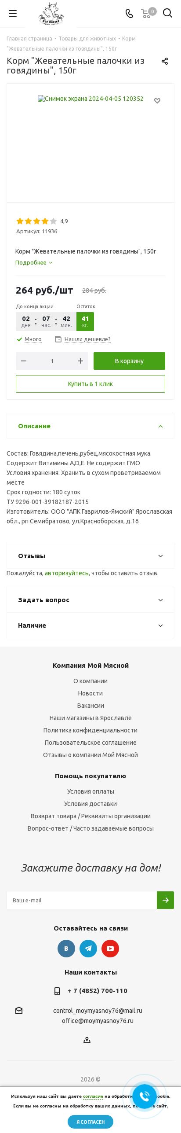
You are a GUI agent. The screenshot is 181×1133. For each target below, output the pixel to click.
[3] (37, 221)
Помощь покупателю (90, 776)
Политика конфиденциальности (90, 730)
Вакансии (90, 705)
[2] (29, 221)
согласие (93, 1096)
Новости (90, 693)
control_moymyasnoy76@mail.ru (97, 1010)
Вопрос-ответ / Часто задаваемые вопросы (91, 828)
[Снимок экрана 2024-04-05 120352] (90, 139)
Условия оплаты (90, 791)
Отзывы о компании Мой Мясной (90, 754)
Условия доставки (90, 803)
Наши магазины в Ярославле (91, 717)
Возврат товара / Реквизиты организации (91, 816)
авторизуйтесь (67, 573)
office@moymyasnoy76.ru (98, 1021)
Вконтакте (66, 948)
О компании (90, 680)
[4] (45, 221)
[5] (54, 221)
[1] (20, 221)
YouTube (110, 948)
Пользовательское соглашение (91, 742)
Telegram (88, 948)
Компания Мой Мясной (91, 665)
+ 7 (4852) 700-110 (97, 990)
